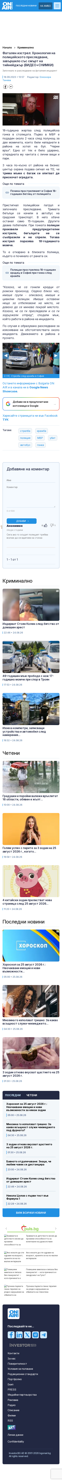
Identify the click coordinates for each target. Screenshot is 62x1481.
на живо (45, 5)
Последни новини (26, 6)
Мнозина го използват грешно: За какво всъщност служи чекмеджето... (30, 1021)
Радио (12, 1405)
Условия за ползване (20, 1369)
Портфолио (15, 1379)
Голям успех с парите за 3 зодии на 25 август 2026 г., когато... (29, 849)
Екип (10, 1384)
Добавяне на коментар (28, 469)
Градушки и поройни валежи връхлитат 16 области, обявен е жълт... (30, 797)
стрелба (25, 430)
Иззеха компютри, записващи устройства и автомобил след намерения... (24, 731)
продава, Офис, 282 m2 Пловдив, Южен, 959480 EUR (39, 1254)
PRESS (12, 1389)
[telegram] (43, 1334)
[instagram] (35, 1334)
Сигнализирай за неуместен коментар (51, 541)
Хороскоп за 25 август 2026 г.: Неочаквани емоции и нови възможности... (24, 968)
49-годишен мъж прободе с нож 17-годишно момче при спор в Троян (28, 677)
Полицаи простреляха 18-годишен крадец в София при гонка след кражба (33, 272)
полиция (25, 438)
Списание (13, 1410)
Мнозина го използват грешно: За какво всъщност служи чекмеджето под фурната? (30, 1127)
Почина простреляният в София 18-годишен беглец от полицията (33, 192)
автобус (25, 445)
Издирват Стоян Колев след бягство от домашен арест (30, 1180)
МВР (40, 438)
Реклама (13, 1400)
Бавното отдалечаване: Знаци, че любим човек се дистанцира (28, 1163)
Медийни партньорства (22, 1395)
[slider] (27, 122)
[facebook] (11, 1334)
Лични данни (15, 1435)
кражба (41, 430)
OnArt (12, 1427)
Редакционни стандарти (23, 1374)
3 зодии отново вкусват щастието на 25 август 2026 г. (29, 1146)
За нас (12, 1358)
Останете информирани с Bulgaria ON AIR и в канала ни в (28, 387)
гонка (40, 445)
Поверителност (17, 1364)
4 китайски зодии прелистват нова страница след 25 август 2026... (27, 901)
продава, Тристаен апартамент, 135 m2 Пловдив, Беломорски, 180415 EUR (41, 1272)
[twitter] (27, 1334)
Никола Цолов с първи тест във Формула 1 (27, 1197)
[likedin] (19, 1334)
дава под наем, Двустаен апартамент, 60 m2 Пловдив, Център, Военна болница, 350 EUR (40, 1240)
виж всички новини (31, 1212)
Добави (21, 521)
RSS (10, 1420)
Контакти (13, 1353)
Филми (12, 1415)
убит (52, 438)
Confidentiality (16, 1441)
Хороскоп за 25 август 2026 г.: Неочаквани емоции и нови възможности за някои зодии (26, 1107)
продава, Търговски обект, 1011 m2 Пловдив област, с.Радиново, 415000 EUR (41, 1289)
